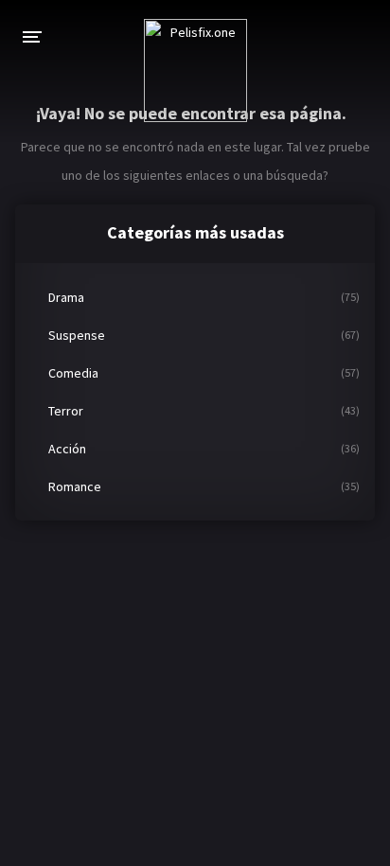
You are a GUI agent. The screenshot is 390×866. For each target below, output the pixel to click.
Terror (65, 410)
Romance (74, 486)
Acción (67, 448)
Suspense (76, 335)
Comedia (73, 372)
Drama (66, 297)
